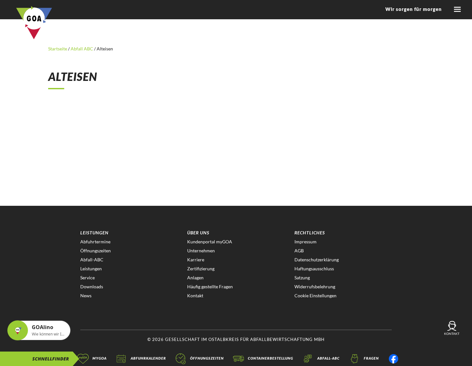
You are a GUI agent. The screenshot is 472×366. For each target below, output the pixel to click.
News (86, 295)
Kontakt (195, 295)
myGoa (99, 358)
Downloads (91, 286)
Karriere (195, 259)
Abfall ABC (82, 48)
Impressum (305, 241)
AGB (299, 250)
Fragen (371, 358)
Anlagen (195, 277)
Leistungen (91, 268)
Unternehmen (201, 250)
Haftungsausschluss (314, 268)
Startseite (58, 48)
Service (87, 277)
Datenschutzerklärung (316, 259)
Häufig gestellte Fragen (210, 286)
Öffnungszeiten (95, 250)
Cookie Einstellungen (315, 295)
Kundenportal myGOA (209, 241)
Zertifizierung (200, 268)
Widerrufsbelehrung (314, 286)
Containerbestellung (270, 358)
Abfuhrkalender (148, 358)
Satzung (302, 277)
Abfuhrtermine (95, 241)
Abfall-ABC (91, 259)
